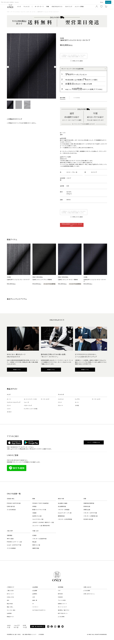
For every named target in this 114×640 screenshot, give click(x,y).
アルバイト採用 (62, 600)
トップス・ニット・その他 (30, 408)
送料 (8, 600)
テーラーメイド (45, 399)
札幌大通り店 (11, 506)
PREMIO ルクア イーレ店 (14, 542)
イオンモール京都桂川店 (91, 516)
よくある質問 (61, 616)
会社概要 (34, 590)
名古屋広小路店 (62, 503)
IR (33, 603)
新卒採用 (60, 593)
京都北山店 (87, 509)
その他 (77, 405)
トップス (77, 399)
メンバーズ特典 (79, 6)
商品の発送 (10, 603)
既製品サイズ (10, 616)
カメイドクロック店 (37, 519)
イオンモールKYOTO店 (90, 513)
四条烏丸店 (87, 506)
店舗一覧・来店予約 (36, 626)
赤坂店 (34, 506)
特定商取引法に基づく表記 (14, 634)
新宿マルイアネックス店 (39, 509)
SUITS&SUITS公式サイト (39, 610)
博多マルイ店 (36, 545)
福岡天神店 (35, 548)
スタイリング (68, 6)
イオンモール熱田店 (63, 509)
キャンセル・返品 (11, 610)
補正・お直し (10, 607)
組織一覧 (34, 600)
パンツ (9, 405)
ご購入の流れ (10, 590)
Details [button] (17, 2)
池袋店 (34, 513)
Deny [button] (101, 2)
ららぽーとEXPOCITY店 (14, 545)
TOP (59, 590)
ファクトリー (35, 607)
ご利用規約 (41, 634)
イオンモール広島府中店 (39, 538)
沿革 (33, 597)
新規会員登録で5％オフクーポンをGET (72, 224)
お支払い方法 (10, 597)
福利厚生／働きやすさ (63, 610)
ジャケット (61, 399)
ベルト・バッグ (28, 405)
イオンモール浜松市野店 (65, 519)
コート (77, 402)
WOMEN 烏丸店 (88, 519)
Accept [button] (108, 2)
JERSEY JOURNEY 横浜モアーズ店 (43, 522)
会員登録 (9, 613)
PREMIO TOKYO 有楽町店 (40, 503)
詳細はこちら (17, 369)
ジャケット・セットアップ (13, 402)
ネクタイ (9, 412)
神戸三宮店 (10, 538)
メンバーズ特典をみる (93, 442)
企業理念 (34, 593)
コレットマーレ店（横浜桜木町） (41, 525)
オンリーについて (62, 607)
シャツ (9, 408)
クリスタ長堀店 (11, 548)
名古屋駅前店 (62, 506)
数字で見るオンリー (63, 613)
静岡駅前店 (61, 516)
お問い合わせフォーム (89, 593)
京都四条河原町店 (89, 503)
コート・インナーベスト (30, 399)
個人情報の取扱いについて (29, 634)
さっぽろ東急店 (11, 509)
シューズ (26, 402)
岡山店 (34, 542)
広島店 (34, 535)
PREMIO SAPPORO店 (14, 503)
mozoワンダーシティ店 (65, 513)
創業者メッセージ (62, 603)
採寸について (10, 593)
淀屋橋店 (9, 535)
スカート (60, 405)
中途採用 (60, 597)
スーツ (9, 399)
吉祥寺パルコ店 (37, 516)
